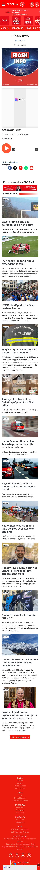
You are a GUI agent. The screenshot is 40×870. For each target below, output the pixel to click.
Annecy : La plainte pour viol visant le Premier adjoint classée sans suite (19, 570)
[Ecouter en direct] (37, 4)
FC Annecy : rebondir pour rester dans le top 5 (18, 262)
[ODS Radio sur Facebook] (11, 855)
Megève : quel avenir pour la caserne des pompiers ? (19, 351)
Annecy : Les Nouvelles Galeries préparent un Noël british (18, 402)
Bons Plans (17, 28)
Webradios (20, 822)
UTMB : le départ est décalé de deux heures (18, 307)
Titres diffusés (20, 786)
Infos (28, 28)
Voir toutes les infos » (20, 737)
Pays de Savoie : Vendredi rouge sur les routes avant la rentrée (19, 486)
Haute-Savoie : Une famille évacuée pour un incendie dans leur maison (18, 444)
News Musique (20, 798)
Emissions (20, 810)
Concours (20, 813)
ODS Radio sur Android (20, 832)
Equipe (20, 783)
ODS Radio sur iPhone (20, 829)
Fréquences (20, 788)
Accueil (5, 28)
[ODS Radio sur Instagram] (29, 855)
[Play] (3, 19)
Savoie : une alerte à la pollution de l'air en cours (17, 223)
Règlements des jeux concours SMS (20, 844)
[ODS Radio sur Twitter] (17, 855)
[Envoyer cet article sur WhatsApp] (25, 169)
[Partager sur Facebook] (9, 169)
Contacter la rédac (20, 801)
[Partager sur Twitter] (14, 169)
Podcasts (20, 820)
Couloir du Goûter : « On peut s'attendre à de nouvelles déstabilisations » (20, 662)
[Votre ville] (22, 4)
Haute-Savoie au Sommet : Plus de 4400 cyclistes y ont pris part (18, 528)
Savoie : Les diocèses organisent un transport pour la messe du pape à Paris (19, 715)
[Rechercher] (32, 4)
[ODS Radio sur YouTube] (23, 855)
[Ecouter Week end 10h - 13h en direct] (20, 188)
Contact (20, 781)
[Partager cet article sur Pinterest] (20, 169)
